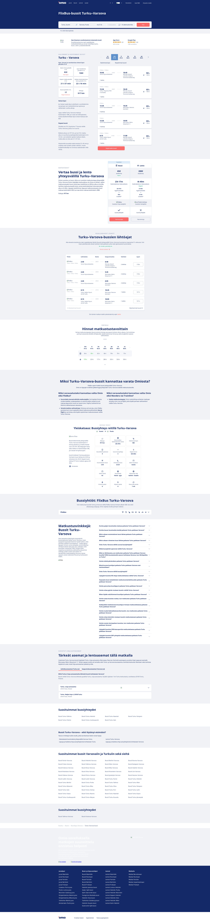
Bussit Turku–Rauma (88, 793)
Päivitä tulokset (104, 249)
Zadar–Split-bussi (87, 890)
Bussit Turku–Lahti (134, 790)
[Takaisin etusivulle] (63, 3)
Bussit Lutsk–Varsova (88, 779)
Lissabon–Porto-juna (65, 887)
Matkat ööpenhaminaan (136, 882)
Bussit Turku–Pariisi (111, 779)
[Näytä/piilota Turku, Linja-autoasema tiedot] (149, 688)
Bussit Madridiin (87, 874)
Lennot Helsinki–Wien (112, 900)
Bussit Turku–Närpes (88, 797)
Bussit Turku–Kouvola (111, 797)
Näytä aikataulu (65, 95)
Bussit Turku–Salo (110, 720)
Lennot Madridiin (110, 874)
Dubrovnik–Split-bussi (89, 906)
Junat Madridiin (64, 874)
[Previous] (80, 347)
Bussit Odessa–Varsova (65, 775)
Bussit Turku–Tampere (135, 716)
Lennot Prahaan (110, 885)
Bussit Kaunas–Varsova (135, 775)
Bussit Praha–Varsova (65, 764)
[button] (101, 25)
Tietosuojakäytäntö (102, 918)
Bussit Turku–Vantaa (88, 790)
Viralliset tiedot (79, 918)
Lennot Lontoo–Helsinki (113, 887)
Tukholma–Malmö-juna (66, 900)
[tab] (105, 62)
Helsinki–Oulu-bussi (88, 898)
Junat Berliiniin (63, 882)
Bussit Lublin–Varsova (65, 779)
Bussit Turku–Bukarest (65, 786)
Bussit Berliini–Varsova (112, 760)
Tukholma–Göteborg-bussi (90, 900)
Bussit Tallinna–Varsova (89, 764)
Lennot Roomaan (110, 877)
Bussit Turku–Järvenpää (135, 797)
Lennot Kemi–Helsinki (112, 903)
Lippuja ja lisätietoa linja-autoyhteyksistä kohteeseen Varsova (125, 742)
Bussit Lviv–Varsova (134, 771)
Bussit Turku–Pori (110, 790)
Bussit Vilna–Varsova (88, 771)
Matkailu (132, 871)
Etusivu (60, 826)
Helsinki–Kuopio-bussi (89, 903)
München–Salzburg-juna (66, 893)
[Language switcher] (119, 3)
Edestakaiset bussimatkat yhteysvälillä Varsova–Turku (75, 739)
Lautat (86, 3)
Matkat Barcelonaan (135, 874)
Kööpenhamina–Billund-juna (68, 898)
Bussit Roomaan (87, 877)
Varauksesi (128, 3)
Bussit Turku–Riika (87, 786)
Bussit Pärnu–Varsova (88, 775)
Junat (70, 3)
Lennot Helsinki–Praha (112, 890)
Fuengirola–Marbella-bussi (90, 895)
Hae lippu (65, 74)
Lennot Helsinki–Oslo (112, 898)
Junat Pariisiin (63, 879)
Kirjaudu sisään (147, 3)
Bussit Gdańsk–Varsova (135, 768)
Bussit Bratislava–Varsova (66, 771)
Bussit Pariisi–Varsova (65, 760)
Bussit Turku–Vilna (110, 786)
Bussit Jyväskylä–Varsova (112, 775)
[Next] (148, 57)
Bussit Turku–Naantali (112, 716)
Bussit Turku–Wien (134, 782)
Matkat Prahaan (134, 885)
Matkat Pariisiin (134, 879)
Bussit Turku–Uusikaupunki (90, 720)
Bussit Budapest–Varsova (136, 764)
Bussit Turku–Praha (88, 782)
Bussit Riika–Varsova (111, 768)
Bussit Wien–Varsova (111, 764)
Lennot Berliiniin (110, 882)
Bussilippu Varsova (77, 826)
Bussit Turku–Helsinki (88, 716)
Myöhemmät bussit (135, 308)
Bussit (75, 3)
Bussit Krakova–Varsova (65, 768)
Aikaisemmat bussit (74, 308)
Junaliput (62, 871)
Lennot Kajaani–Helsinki (113, 895)
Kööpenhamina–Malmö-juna (68, 895)
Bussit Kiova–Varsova (88, 768)
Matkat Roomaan (134, 877)
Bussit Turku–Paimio (64, 720)
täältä (119, 314)
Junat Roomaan (64, 877)
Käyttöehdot (90, 918)
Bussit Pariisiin (87, 879)
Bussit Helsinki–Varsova (89, 760)
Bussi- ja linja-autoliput (90, 871)
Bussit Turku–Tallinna (64, 716)
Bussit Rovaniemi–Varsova (113, 771)
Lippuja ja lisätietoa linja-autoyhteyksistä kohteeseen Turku (77, 742)
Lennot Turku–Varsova (113, 739)
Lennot (81, 3)
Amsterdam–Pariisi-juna (66, 903)
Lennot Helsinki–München (113, 893)
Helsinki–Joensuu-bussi (89, 887)
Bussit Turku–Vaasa (64, 793)
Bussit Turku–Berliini (64, 782)
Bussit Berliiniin (87, 882)
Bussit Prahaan (87, 885)
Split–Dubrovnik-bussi (89, 893)
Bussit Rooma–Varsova (135, 760)
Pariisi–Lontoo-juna (65, 890)
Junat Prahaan (63, 885)
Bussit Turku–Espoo (134, 793)
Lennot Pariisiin (110, 879)
